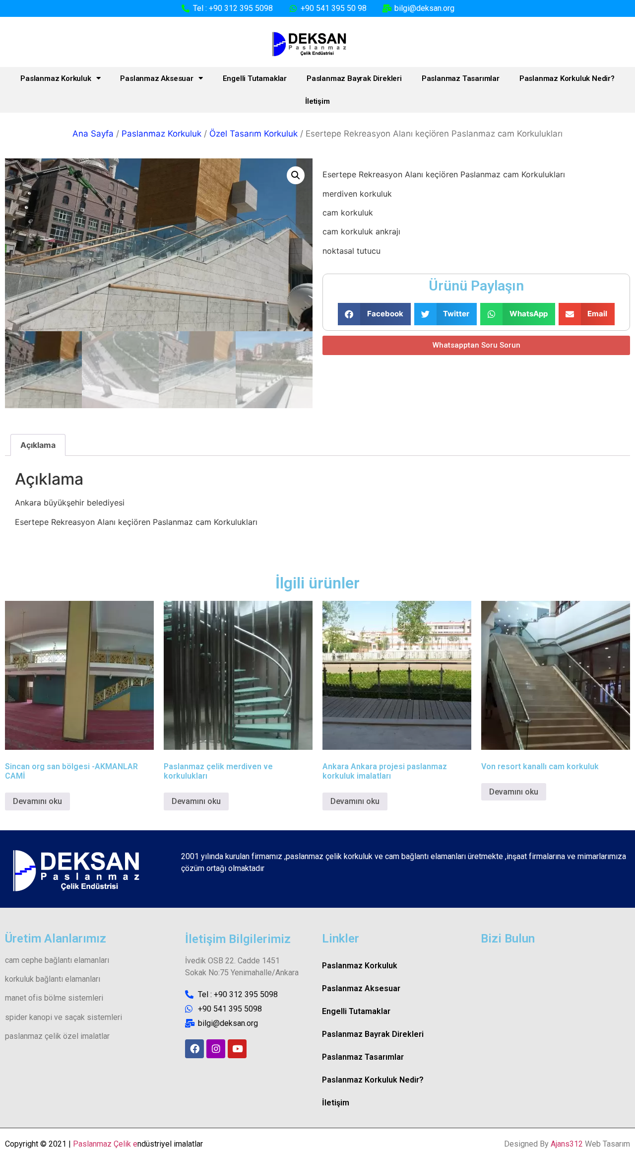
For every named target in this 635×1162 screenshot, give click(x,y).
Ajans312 (567, 1144)
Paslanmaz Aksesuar (156, 78)
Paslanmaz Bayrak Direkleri (354, 78)
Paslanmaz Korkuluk (55, 78)
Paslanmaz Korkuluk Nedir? (567, 78)
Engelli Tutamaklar (255, 78)
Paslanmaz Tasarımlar (461, 78)
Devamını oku (37, 801)
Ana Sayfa (93, 134)
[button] (296, 175)
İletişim (317, 101)
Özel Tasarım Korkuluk (253, 134)
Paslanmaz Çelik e (105, 1144)
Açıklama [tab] (38, 445)
